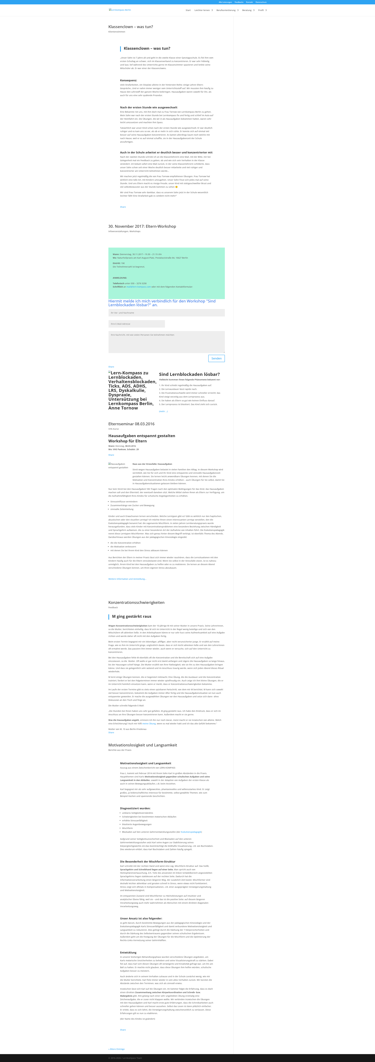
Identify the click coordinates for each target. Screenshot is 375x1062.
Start (188, 10)
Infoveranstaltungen (118, 231)
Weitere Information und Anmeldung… (127, 579)
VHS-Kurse (113, 428)
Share (123, 206)
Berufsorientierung (226, 10)
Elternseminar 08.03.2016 (131, 423)
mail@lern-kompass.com (139, 286)
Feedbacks (239, 2)
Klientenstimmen (116, 31)
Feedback (113, 607)
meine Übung (149, 723)
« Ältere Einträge (116, 1049)
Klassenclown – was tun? (130, 26)
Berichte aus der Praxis (119, 750)
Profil (261, 10)
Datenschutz (261, 2)
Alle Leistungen (225, 2)
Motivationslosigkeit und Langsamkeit (142, 745)
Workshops (134, 231)
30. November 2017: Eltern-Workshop (142, 226)
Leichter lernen (202, 10)
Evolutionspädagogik (191, 832)
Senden (217, 358)
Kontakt (249, 2)
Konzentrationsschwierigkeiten (136, 602)
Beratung (247, 10)
